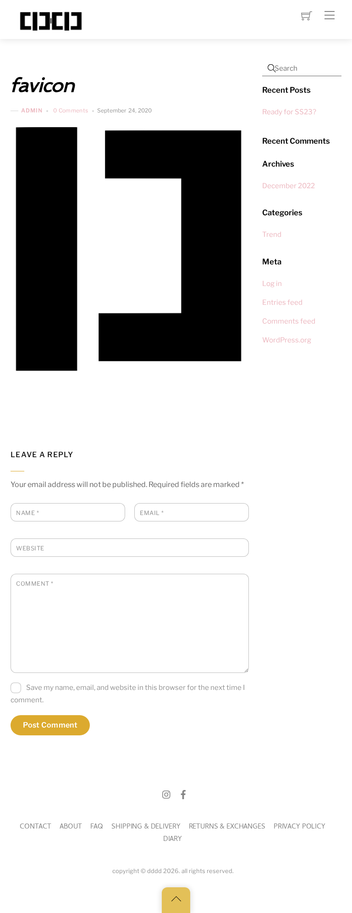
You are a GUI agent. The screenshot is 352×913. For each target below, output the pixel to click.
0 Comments (70, 110)
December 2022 (288, 185)
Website (30, 548)
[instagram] (166, 795)
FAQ (97, 827)
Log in (272, 283)
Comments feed (288, 321)
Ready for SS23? (289, 111)
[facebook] (183, 795)
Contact (35, 827)
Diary (172, 840)
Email (152, 513)
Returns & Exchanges (227, 827)
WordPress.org (286, 340)
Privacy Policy (299, 827)
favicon (42, 85)
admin (32, 110)
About (71, 827)
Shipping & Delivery (145, 827)
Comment (35, 583)
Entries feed (282, 302)
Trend (271, 234)
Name (27, 513)
